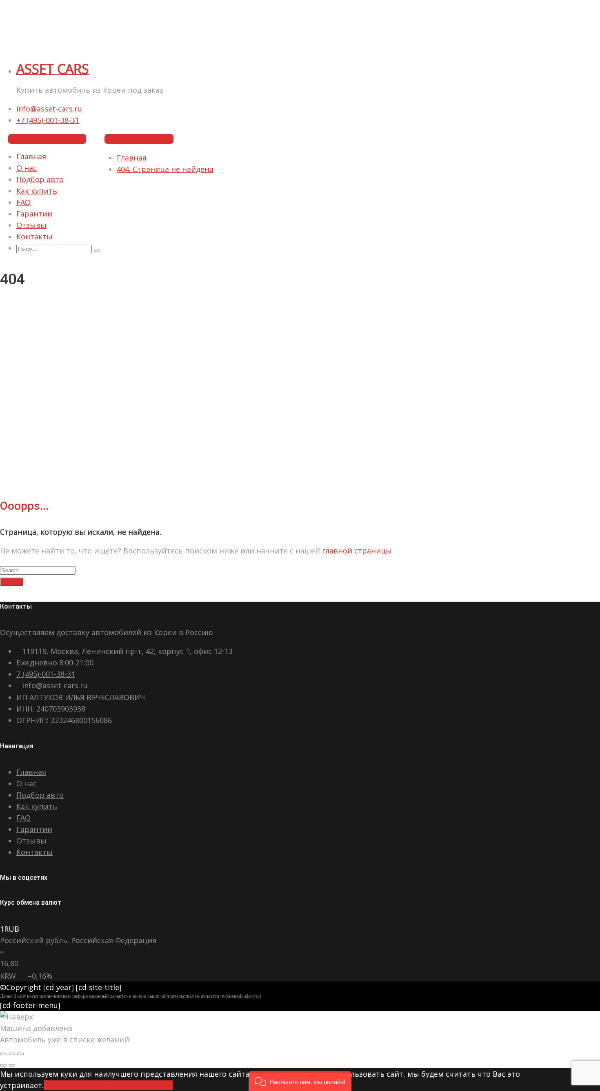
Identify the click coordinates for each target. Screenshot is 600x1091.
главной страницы (357, 551)
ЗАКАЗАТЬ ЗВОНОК (138, 139)
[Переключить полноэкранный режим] (12, 1054)
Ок (48, 1085)
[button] (300, 1081)
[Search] (97, 251)
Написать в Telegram (47, 139)
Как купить (36, 191)
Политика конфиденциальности (113, 1085)
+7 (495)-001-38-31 (47, 120)
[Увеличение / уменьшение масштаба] (20, 1054)
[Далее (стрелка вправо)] (12, 1065)
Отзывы (31, 225)
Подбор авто (40, 179)
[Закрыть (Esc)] (3, 1054)
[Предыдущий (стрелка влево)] (3, 1065)
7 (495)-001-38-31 (45, 674)
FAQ (23, 202)
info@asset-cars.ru (49, 109)
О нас (26, 168)
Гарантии (34, 214)
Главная (31, 156)
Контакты (34, 236)
